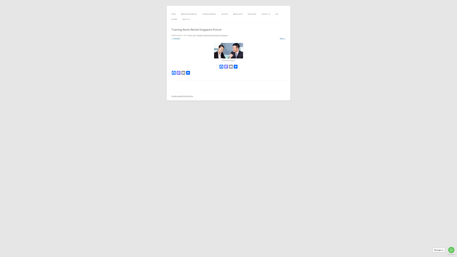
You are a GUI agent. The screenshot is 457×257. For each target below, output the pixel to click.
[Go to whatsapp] (451, 250)
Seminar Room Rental (189, 14)
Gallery (174, 19)
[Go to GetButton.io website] (451, 254)
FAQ (276, 14)
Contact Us (265, 14)
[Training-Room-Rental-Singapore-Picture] (228, 50)
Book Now (252, 14)
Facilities (224, 14)
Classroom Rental (209, 14)
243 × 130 (192, 35)
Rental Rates (238, 14)
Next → (283, 38)
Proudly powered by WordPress (182, 96)
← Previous (175, 38)
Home (173, 14)
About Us (186, 19)
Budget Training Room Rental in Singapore (212, 35)
